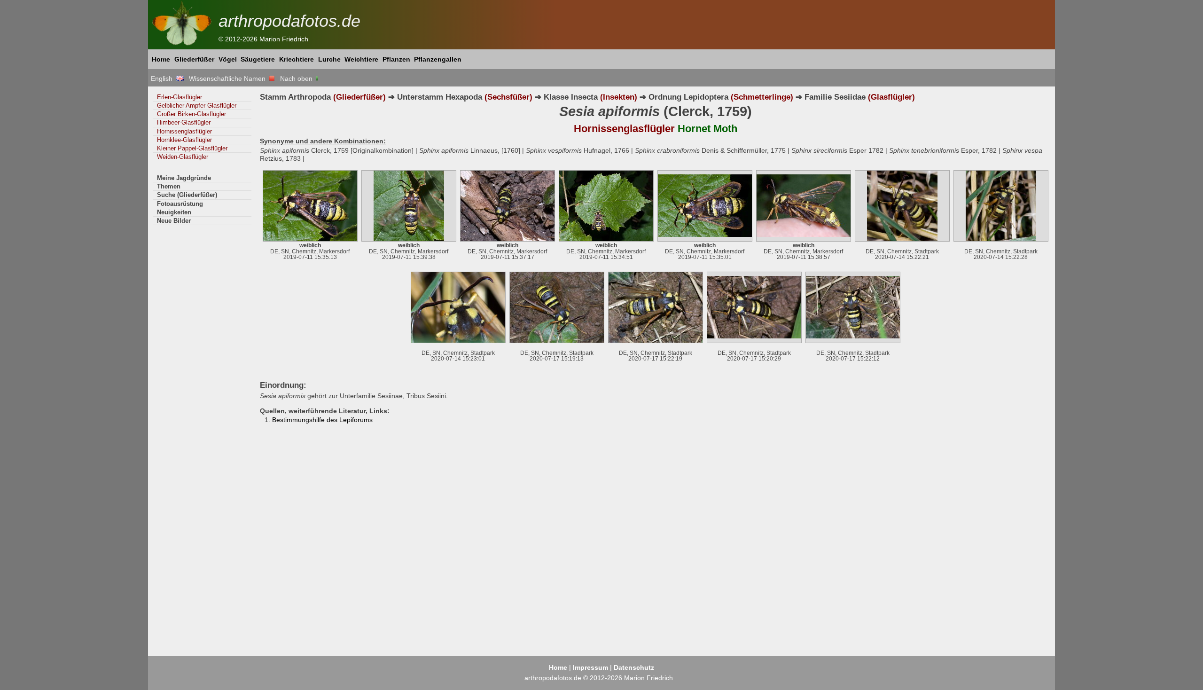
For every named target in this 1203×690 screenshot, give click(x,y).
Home (161, 59)
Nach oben (297, 78)
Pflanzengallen (437, 59)
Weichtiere (361, 59)
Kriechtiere (296, 59)
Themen (168, 186)
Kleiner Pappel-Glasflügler (192, 148)
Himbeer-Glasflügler (184, 122)
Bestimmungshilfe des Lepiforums (322, 419)
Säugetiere (258, 59)
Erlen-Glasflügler (179, 97)
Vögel (228, 59)
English (163, 78)
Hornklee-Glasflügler (184, 139)
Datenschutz (634, 667)
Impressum (590, 667)
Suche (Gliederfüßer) (187, 194)
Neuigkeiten (174, 212)
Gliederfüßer (194, 59)
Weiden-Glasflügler (182, 156)
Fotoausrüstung (180, 203)
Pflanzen (396, 59)
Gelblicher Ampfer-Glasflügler (196, 105)
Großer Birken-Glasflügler (191, 114)
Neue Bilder (174, 220)
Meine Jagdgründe (184, 177)
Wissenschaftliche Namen (229, 78)
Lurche (329, 59)
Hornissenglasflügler (184, 131)
